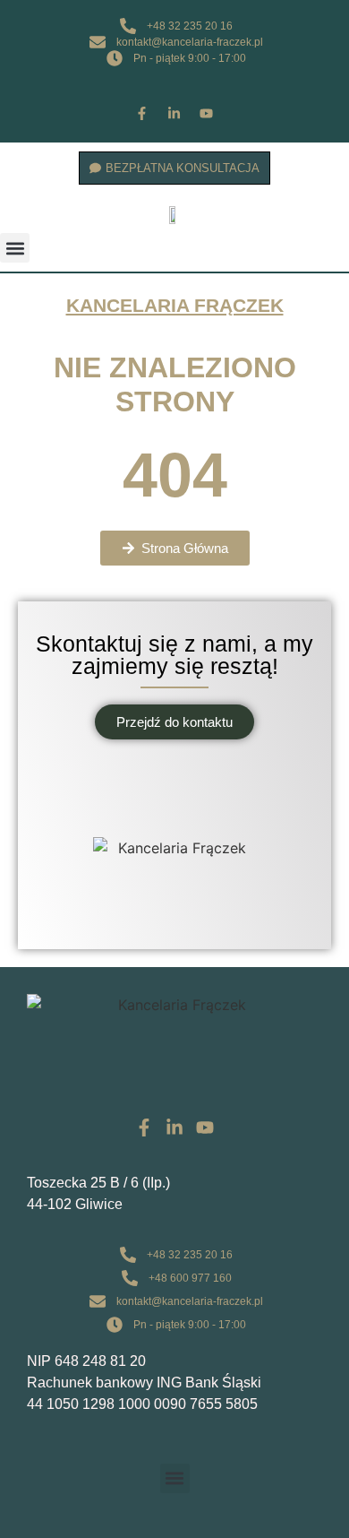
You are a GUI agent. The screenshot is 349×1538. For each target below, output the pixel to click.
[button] (15, 248)
